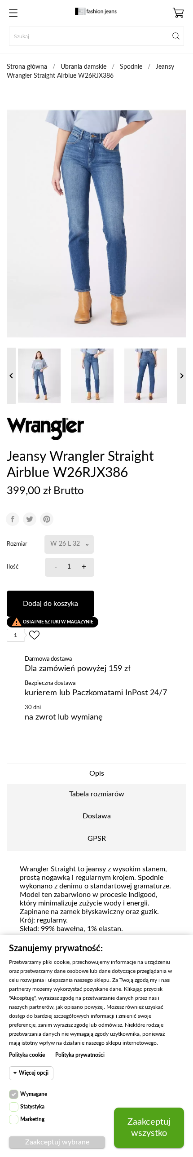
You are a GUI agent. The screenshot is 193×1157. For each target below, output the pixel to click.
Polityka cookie (27, 1055)
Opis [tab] (96, 773)
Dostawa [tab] (97, 816)
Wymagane (33, 1094)
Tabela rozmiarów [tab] (96, 794)
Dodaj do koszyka (50, 603)
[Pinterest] (46, 519)
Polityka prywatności (80, 1055)
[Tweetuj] (29, 519)
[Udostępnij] (12, 519)
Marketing (32, 1119)
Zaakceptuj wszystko (149, 1127)
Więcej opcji (33, 1073)
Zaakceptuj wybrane (57, 1142)
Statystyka (32, 1106)
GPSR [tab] (97, 838)
